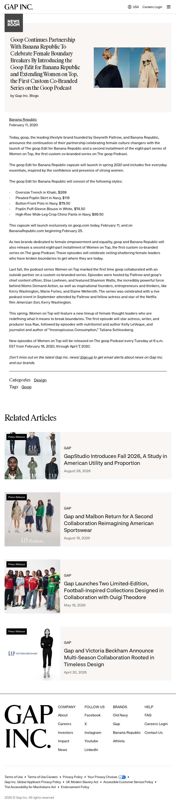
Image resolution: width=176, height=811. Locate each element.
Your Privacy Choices (102, 777)
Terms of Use (14, 777)
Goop (26, 387)
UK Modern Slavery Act (82, 782)
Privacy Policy (72, 777)
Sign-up (86, 357)
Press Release (16, 436)
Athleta (119, 741)
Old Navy (120, 715)
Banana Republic (23, 119)
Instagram (93, 732)
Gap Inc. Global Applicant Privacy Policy (33, 782)
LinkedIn (91, 750)
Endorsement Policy (75, 787)
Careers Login (152, 7)
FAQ (148, 715)
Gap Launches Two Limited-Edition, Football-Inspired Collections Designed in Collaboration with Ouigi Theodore (114, 590)
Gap (67, 448)
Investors (65, 732)
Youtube (91, 741)
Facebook (93, 715)
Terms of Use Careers (43, 777)
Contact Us (154, 732)
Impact (63, 741)
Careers (64, 724)
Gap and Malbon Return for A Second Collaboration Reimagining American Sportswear (109, 523)
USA (133, 7)
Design (40, 380)
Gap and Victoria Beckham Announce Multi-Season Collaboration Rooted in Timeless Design (109, 657)
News (62, 750)
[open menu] (168, 7)
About (63, 715)
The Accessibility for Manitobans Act (30, 787)
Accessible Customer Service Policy (128, 782)
